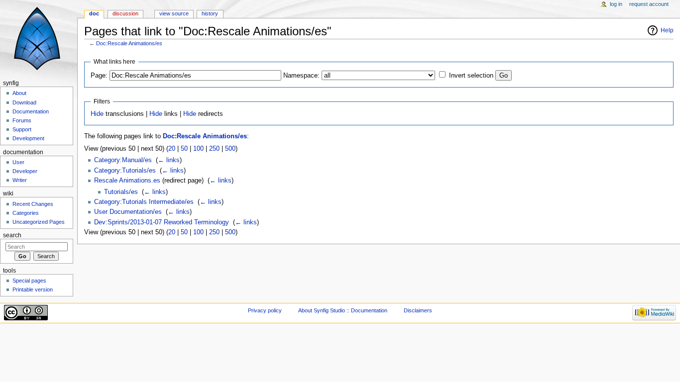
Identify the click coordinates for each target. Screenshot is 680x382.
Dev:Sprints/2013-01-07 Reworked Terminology (161, 222)
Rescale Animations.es (127, 180)
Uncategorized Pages (38, 222)
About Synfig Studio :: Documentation (342, 310)
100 (198, 148)
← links (169, 160)
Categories (25, 213)
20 (171, 148)
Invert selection (471, 75)
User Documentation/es (128, 211)
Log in (616, 4)
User (18, 162)
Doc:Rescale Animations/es (129, 43)
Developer (24, 171)
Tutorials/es (121, 192)
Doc (94, 13)
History (210, 13)
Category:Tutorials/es (125, 170)
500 (230, 148)
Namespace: (301, 75)
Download (24, 102)
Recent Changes (32, 204)
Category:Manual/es (123, 160)
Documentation (30, 111)
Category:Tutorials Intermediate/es (144, 201)
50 (184, 148)
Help (667, 30)
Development (28, 138)
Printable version (32, 289)
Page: (99, 75)
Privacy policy (265, 310)
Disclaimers (418, 310)
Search (12, 235)
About (19, 93)
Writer (19, 180)
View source (174, 13)
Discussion (125, 13)
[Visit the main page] (38, 38)
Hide (97, 113)
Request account (649, 4)
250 (214, 148)
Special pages (29, 281)
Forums (21, 120)
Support (21, 129)
